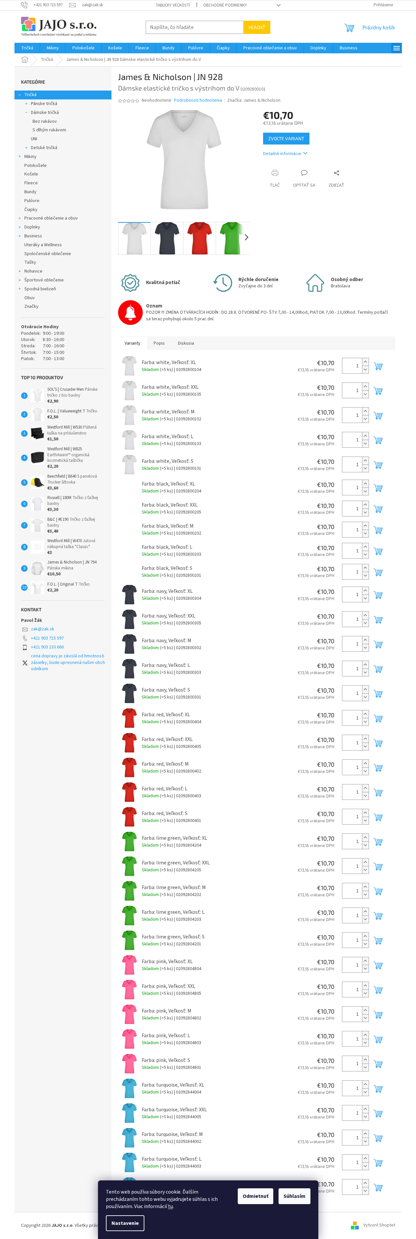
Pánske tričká (44, 103)
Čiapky (30, 209)
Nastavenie (125, 1223)
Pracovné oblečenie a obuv (51, 218)
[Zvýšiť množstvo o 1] (365, 362)
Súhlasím (294, 1196)
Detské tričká (44, 148)
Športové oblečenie (44, 280)
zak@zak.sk (42, 629)
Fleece (31, 183)
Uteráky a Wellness (43, 245)
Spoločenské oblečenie (47, 253)
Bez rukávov (45, 121)
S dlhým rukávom (49, 130)
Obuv (29, 298)
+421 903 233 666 (47, 647)
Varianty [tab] (132, 343)
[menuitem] (27, 48)
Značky (31, 306)
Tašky (30, 262)
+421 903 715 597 (47, 638)
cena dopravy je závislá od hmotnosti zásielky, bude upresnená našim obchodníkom (68, 662)
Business (33, 236)
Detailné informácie (282, 153)
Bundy (30, 192)
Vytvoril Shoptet (379, 1225)
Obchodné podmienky (225, 5)
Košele (31, 174)
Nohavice (33, 271)
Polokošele (35, 165)
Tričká (30, 95)
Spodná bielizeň (40, 289)
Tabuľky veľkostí (173, 5)
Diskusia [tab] (186, 343)
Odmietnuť (255, 1196)
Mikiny (30, 156)
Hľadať (257, 27)
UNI (34, 139)
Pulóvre (31, 201)
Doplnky (32, 227)
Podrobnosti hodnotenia (198, 100)
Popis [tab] (159, 343)
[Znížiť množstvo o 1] (365, 369)
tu (170, 1206)
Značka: (254, 100)
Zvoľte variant (286, 138)
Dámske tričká (45, 112)
